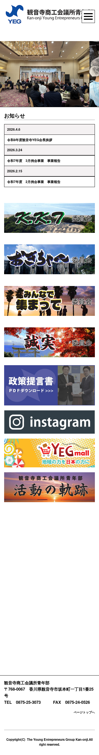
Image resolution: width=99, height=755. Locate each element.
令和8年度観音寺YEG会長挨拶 (29, 139)
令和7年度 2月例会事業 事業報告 (34, 181)
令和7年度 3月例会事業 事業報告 (34, 160)
